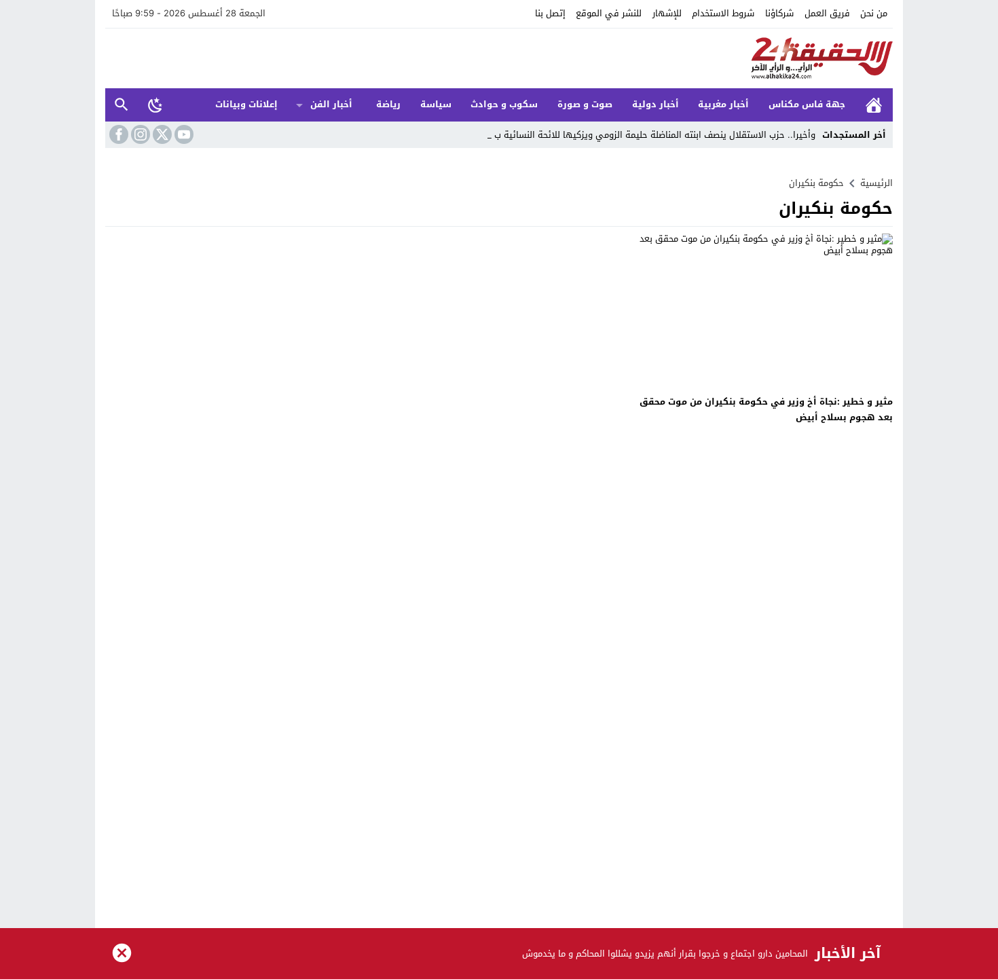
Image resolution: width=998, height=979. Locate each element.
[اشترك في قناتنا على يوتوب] (182, 134)
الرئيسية (874, 105)
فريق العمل (827, 13)
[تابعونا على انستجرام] (139, 134)
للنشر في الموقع (609, 13)
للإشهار (667, 13)
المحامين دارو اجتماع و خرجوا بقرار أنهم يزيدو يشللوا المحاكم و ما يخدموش (665, 953)
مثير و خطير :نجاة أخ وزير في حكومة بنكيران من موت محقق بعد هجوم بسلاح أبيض (766, 409)
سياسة (435, 104)
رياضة (388, 104)
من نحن (873, 13)
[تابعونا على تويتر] (161, 134)
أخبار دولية (655, 104)
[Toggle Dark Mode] (155, 104)
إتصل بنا (550, 13)
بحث (121, 105)
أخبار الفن (331, 104)
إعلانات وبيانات (246, 104)
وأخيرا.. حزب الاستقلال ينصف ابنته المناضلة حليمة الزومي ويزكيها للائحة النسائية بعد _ (648, 134)
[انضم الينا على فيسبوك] (117, 134)
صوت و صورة (584, 104)
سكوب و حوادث (504, 104)
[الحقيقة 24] (499, 58)
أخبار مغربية (723, 104)
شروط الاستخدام (723, 13)
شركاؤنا (779, 13)
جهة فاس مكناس (807, 104)
